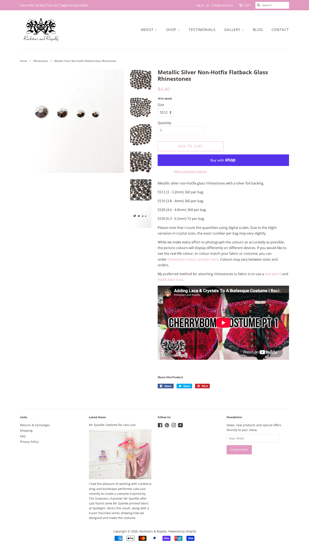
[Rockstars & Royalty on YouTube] (180, 426)
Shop (172, 29)
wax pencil (273, 274)
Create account (222, 5)
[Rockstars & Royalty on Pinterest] (167, 426)
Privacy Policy (29, 442)
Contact (280, 29)
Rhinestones (41, 61)
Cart (247, 5)
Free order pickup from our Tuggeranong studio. (54, 5)
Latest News (97, 417)
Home (23, 61)
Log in (200, 5)
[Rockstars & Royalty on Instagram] (173, 426)
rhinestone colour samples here (193, 259)
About (148, 29)
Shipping (26, 431)
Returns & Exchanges (35, 425)
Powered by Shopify (182, 531)
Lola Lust (139, 489)
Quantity (164, 123)
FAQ (23, 436)
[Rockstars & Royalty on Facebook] (160, 426)
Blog (258, 29)
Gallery (233, 29)
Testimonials (202, 29)
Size (161, 104)
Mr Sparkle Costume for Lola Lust (112, 425)
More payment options (190, 171)
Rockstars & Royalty (153, 531)
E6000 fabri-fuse (170, 279)
